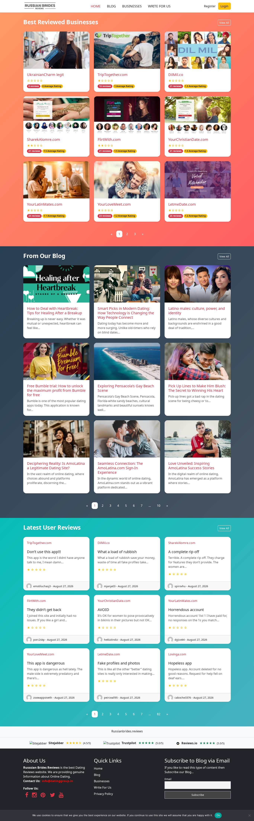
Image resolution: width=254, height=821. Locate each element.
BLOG (111, 6)
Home (98, 768)
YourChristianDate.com (188, 139)
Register (210, 6)
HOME (96, 6)
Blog (97, 775)
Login (224, 6)
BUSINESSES (132, 6)
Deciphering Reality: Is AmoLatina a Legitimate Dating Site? (56, 465)
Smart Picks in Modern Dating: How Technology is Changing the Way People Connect (126, 313)
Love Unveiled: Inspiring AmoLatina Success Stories (191, 465)
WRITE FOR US (159, 6)
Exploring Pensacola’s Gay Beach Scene (126, 388)
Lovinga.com (177, 654)
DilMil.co (175, 74)
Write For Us (102, 787)
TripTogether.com (113, 74)
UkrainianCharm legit (45, 74)
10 (158, 506)
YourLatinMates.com (44, 204)
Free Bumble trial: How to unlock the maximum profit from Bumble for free (56, 390)
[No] (249, 815)
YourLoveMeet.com (114, 204)
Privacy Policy (103, 794)
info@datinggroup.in (57, 781)
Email (168, 779)
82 (158, 714)
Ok (218, 815)
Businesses (102, 781)
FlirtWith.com (109, 139)
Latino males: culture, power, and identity (196, 310)
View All (224, 22)
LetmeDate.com (182, 204)
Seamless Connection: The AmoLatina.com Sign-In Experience (120, 468)
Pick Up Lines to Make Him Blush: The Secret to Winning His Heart (197, 388)
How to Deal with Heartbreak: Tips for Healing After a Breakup (54, 310)
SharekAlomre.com (43, 139)
